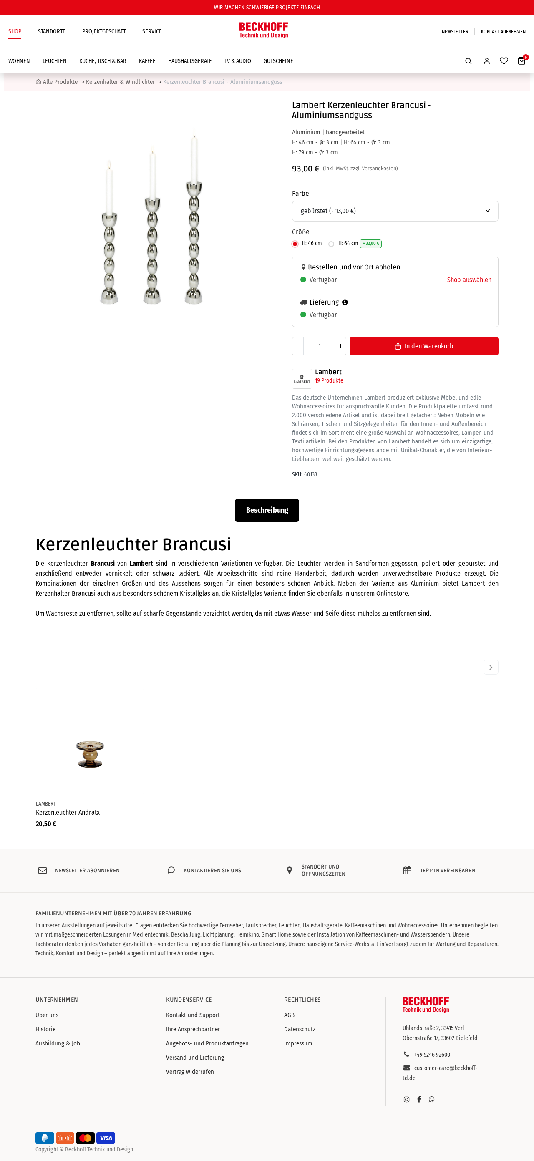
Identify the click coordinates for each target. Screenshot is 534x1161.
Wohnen (19, 61)
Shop (14, 31)
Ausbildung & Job (57, 1043)
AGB (289, 1015)
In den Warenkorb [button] (429, 346)
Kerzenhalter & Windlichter (120, 82)
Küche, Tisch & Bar (102, 61)
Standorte (51, 31)
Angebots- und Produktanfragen (207, 1043)
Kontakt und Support (193, 1015)
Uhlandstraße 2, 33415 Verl (433, 1028)
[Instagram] (407, 1099)
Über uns (46, 1015)
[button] (468, 61)
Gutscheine (278, 61)
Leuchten (55, 61)
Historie (45, 1029)
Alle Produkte (60, 82)
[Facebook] (419, 1099)
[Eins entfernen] (297, 346)
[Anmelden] (487, 61)
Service (152, 31)
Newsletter (455, 32)
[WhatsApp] (432, 1099)
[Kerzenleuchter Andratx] (90, 741)
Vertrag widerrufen (190, 1071)
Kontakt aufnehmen (503, 32)
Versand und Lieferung (195, 1057)
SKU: (297, 474)
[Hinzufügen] (340, 346)
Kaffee (147, 61)
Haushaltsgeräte (190, 61)
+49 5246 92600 (432, 1054)
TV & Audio (237, 61)
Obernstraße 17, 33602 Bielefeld (440, 1038)
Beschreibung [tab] (267, 510)
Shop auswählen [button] (469, 280)
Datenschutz (299, 1029)
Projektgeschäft (104, 31)
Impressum (298, 1043)
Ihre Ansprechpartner (193, 1029)
